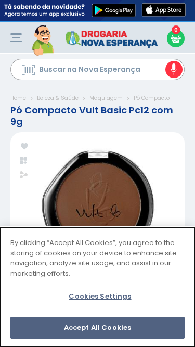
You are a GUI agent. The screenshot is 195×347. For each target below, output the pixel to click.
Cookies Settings (100, 296)
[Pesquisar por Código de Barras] (28, 71)
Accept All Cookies (97, 327)
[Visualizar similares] (24, 161)
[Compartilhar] (24, 176)
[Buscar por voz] (174, 69)
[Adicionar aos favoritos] (24, 147)
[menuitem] (16, 37)
